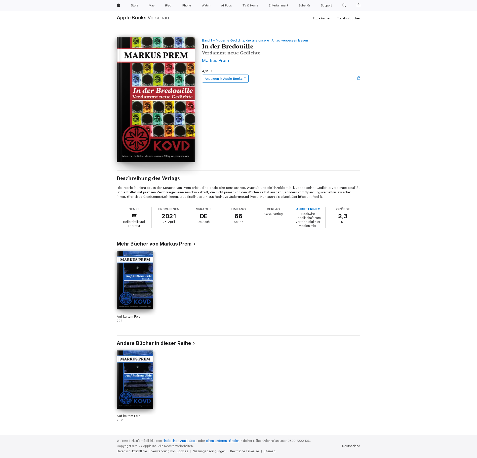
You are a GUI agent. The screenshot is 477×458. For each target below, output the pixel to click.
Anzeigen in (223, 79)
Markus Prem (215, 60)
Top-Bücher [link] (322, 18)
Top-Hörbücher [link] (348, 18)
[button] (344, 5)
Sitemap (270, 451)
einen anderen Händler (222, 441)
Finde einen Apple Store (179, 441)
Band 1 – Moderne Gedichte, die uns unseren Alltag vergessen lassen (255, 40)
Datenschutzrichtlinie (132, 451)
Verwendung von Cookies (169, 451)
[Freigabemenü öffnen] (359, 78)
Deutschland (351, 446)
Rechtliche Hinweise (244, 451)
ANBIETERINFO (308, 209)
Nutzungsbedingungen (209, 451)
